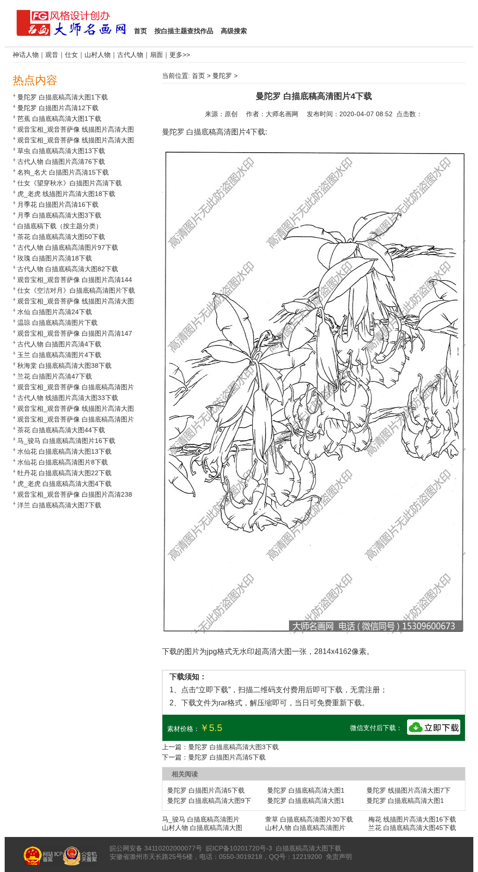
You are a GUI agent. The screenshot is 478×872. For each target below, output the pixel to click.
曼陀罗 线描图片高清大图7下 (408, 790)
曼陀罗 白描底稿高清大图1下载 (62, 97)
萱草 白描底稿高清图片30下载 (309, 819)
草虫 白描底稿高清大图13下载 (61, 151)
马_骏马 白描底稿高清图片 (200, 819)
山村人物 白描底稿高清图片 (305, 827)
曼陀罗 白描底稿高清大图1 (305, 790)
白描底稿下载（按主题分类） (59, 226)
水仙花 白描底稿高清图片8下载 (62, 462)
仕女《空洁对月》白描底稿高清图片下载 (76, 290)
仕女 (71, 54)
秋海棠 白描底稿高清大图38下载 (64, 365)
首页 (198, 75)
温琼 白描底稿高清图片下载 (57, 322)
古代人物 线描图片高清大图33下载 (67, 397)
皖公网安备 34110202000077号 (156, 848)
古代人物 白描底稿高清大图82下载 (67, 269)
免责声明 (339, 856)
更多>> (179, 54)
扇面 (156, 54)
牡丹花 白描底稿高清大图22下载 (64, 473)
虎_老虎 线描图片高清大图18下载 (66, 193)
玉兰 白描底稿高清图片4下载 (59, 355)
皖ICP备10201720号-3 (239, 848)
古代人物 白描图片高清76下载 (61, 161)
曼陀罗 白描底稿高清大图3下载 (233, 747)
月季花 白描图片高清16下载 (57, 204)
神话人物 (26, 54)
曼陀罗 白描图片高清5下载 (227, 757)
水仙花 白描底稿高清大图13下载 (64, 451)
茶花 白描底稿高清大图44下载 (61, 430)
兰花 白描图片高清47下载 (54, 376)
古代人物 (130, 54)
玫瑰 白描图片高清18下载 (54, 258)
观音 (51, 54)
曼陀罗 (222, 75)
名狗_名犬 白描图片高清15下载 (63, 172)
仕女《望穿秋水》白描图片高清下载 (69, 183)
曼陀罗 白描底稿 (189, 132)
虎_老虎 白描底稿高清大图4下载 (64, 483)
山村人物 (97, 54)
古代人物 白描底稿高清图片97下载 (67, 247)
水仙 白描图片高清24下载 (54, 312)
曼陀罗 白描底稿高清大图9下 (209, 800)
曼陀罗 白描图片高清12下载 (57, 108)
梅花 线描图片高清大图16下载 (412, 819)
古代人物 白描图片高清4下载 (59, 344)
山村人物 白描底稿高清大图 (202, 827)
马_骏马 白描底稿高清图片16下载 (66, 440)
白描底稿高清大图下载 (308, 848)
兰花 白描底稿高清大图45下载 (412, 827)
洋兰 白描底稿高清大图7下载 (59, 505)
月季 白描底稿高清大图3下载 (59, 215)
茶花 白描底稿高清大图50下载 (61, 236)
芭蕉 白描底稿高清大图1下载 (59, 118)
